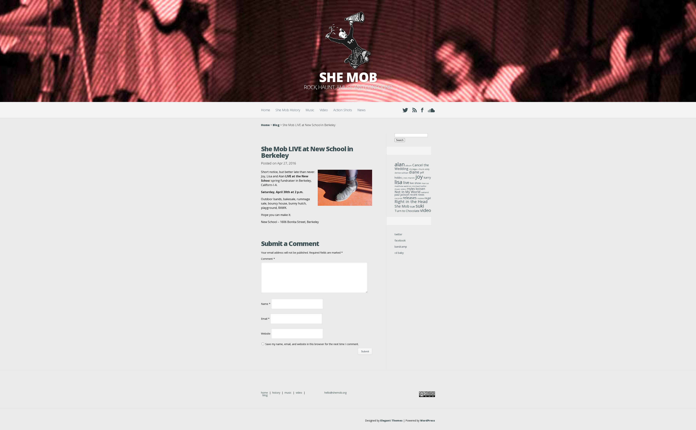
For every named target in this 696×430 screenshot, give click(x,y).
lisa (398, 181)
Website (265, 333)
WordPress (427, 420)
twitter (398, 234)
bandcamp (401, 246)
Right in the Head (411, 201)
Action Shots (342, 110)
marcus (425, 183)
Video (324, 110)
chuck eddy (423, 169)
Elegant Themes (391, 420)
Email (265, 318)
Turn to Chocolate (407, 211)
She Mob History (288, 110)
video (425, 210)
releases (410, 197)
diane (414, 172)
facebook (400, 240)
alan (400, 164)
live (406, 182)
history (276, 392)
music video (400, 189)
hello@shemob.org (335, 392)
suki (420, 206)
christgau (413, 169)
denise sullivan (401, 173)
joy (419, 176)
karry (427, 177)
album (408, 165)
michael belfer (419, 186)
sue (412, 206)
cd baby (399, 252)
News (361, 110)
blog (265, 395)
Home (265, 110)
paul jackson (402, 194)
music (288, 392)
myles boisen (416, 189)
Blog (276, 125)
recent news (417, 194)
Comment (268, 258)
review (420, 198)
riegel (427, 198)
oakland (425, 192)
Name (265, 304)
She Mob (402, 206)
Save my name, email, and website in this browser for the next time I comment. (312, 344)
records (398, 198)
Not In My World (407, 192)
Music (310, 110)
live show (415, 183)
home (264, 392)
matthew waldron (403, 186)
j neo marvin (409, 178)
